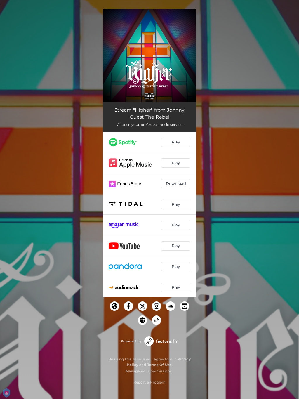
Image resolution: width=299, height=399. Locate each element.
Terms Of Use (159, 364)
